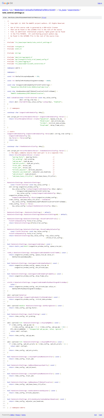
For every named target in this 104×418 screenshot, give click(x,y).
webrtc (5, 10)
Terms (23, 415)
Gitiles (12, 415)
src (11, 10)
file (44, 17)
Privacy (17, 415)
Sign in (100, 3)
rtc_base (62, 10)
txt (95, 415)
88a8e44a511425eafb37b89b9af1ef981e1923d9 (35, 10)
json (100, 415)
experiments (73, 10)
